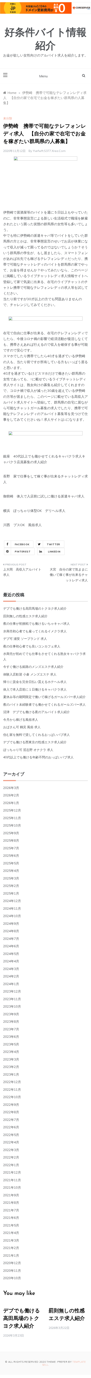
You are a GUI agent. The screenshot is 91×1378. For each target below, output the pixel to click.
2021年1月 (11, 1255)
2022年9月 (11, 1105)
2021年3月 (11, 1240)
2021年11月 (12, 1180)
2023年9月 (11, 1014)
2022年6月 (11, 1127)
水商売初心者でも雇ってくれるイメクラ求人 (35, 631)
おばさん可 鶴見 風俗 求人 (22, 727)
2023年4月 (11, 1052)
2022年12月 (12, 1082)
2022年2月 (11, 1157)
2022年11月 (12, 1090)
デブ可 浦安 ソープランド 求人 (25, 639)
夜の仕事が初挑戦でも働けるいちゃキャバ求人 (36, 624)
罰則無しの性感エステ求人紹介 (25, 616)
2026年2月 (11, 795)
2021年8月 (11, 1203)
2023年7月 (11, 1029)
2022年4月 (11, 1142)
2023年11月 (12, 999)
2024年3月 (11, 969)
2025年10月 (12, 825)
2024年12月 (12, 901)
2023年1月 (11, 1074)
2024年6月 (11, 946)
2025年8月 (11, 840)
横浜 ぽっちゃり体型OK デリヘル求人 (34, 510)
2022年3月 (11, 1150)
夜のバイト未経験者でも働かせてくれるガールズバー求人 (44, 704)
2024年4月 (11, 961)
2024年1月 (11, 984)
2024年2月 (11, 976)
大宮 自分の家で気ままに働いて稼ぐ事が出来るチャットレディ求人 (69, 574)
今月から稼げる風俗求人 (20, 720)
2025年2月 (11, 886)
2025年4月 (11, 871)
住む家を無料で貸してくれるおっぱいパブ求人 (36, 735)
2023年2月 (11, 1067)
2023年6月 (11, 1037)
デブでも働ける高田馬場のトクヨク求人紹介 (35, 608)
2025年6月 (11, 856)
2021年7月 (11, 1210)
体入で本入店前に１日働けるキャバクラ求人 (35, 689)
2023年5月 (11, 1044)
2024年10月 (12, 916)
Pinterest (23, 551)
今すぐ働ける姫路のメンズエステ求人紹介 (33, 667)
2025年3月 (11, 878)
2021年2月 (11, 1248)
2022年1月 (11, 1165)
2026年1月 (11, 803)
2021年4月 (11, 1233)
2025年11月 (12, 818)
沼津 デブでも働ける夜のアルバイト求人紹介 (36, 712)
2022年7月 (11, 1120)
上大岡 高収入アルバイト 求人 (23, 572)
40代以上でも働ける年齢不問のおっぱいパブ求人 (38, 757)
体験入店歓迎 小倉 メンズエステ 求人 (30, 674)
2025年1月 (11, 893)
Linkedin (54, 551)
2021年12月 (12, 1172)
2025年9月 (11, 833)
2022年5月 (11, 1135)
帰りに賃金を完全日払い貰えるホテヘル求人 (35, 682)
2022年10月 (12, 1097)
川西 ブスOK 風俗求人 (22, 525)
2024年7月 (11, 939)
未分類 (7, 118)
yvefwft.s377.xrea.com (49, 151)
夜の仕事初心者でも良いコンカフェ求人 (31, 646)
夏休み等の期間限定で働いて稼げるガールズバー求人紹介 (44, 697)
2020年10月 (12, 1278)
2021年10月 (12, 1187)
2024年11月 (12, 908)
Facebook (22, 544)
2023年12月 (12, 991)
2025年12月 (12, 810)
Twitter (53, 544)
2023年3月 (11, 1059)
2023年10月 (12, 1006)
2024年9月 (11, 924)
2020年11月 (12, 1271)
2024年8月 (11, 931)
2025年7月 (11, 848)
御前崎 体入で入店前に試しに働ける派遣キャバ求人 (43, 496)
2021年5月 (11, 1225)
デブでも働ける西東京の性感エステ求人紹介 (35, 742)
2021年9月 (11, 1195)
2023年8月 (11, 1022)
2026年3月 (11, 788)
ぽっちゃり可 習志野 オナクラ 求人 (28, 750)
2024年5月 (11, 954)
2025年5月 (11, 863)
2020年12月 (12, 1263)
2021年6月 (11, 1218)
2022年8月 (11, 1112)
